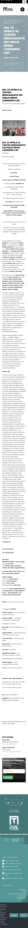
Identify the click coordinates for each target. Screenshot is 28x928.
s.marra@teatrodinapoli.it (9, 744)
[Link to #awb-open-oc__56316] (22, 9)
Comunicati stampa (13, 19)
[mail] (11, 0)
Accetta (14, 915)
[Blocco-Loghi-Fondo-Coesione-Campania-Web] (14, 802)
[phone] (1, 2)
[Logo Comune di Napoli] (11, 799)
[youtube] (9, 0)
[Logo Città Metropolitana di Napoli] (23, 799)
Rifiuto (24, 915)
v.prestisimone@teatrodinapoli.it (11, 751)
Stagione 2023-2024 (11, 58)
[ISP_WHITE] (14, 811)
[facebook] (1, 0)
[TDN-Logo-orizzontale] (8, 4)
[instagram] (4, 0)
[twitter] (6, 0)
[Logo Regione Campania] (17, 799)
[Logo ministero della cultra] (5, 799)
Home (5, 19)
